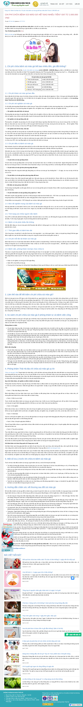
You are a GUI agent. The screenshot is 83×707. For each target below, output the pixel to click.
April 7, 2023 (25, 648)
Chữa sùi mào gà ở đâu (11, 372)
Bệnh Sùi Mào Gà (15, 10)
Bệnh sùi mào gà (9, 34)
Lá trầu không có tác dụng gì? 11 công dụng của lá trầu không (42, 679)
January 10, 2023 (26, 673)
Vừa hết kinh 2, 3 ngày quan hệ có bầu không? (37, 572)
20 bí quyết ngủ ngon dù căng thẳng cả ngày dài (38, 666)
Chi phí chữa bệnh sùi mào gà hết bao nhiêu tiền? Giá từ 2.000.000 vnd (40, 10)
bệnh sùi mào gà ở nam (54, 448)
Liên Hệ (77, 4)
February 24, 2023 (26, 635)
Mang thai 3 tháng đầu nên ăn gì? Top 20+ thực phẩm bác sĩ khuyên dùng (46, 654)
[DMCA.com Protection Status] (47, 704)
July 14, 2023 (25, 610)
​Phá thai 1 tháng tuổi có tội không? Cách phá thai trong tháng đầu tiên (45, 603)
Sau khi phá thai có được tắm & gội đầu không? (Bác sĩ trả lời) (42, 628)
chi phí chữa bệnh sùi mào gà (31, 70)
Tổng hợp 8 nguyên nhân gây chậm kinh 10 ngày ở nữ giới (41, 590)
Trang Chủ (54, 4)
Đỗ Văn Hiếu (12, 21)
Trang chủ (7, 10)
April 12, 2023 (25, 623)
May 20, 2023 (25, 581)
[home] (16, 4)
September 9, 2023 (26, 566)
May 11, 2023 (25, 597)
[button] (61, 4)
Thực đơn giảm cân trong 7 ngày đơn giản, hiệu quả (39, 616)
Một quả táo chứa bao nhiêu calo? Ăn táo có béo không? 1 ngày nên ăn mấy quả (48, 559)
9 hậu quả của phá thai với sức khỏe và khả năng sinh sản (41, 641)
